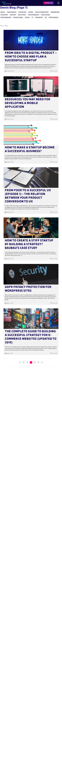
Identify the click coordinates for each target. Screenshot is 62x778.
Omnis (2, 25)
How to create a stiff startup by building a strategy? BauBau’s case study (29, 244)
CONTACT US (48, 3)
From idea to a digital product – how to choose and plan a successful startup (31, 56)
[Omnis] (6, 3)
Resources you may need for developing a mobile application (27, 103)
